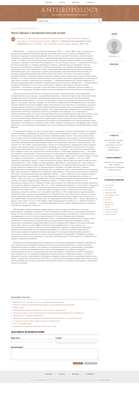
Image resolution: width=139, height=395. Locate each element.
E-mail (59, 338)
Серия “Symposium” (73, 38)
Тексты (61, 2)
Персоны (75, 2)
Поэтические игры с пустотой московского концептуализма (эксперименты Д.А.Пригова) (48, 313)
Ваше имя (16, 338)
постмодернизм (110, 195)
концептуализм (110, 209)
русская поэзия (110, 212)
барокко (107, 204)
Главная (14, 28)
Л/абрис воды (18, 307)
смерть (107, 185)
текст (107, 187)
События (48, 2)
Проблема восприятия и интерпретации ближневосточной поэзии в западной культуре (47, 318)
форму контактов (105, 380)
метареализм (109, 214)
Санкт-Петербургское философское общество (61, 44)
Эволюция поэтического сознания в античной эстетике (35, 326)
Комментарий (17, 347)
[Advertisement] (54, 280)
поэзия (107, 202)
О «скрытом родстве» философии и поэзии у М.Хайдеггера (36, 321)
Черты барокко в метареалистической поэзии (45, 38)
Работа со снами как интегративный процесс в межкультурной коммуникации (44, 305)
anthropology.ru (41, 380)
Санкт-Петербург (35, 44)
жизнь (107, 197)
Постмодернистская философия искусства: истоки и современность (39, 310)
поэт (106, 200)
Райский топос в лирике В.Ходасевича (28, 316)
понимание (109, 190)
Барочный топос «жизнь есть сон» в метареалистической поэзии (38, 302)
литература (109, 192)
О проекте (89, 2)
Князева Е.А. (33, 28)
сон (106, 207)
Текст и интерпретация (22, 324)
